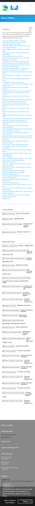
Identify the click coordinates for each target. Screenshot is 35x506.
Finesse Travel (5, 441)
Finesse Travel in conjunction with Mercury (14, 103)
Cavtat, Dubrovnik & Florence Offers (12, 56)
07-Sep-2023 (19, 216)
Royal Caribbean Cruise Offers (11, 131)
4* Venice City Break (23, 350)
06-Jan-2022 (17, 221)
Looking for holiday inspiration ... (11, 183)
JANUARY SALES (19, 218)
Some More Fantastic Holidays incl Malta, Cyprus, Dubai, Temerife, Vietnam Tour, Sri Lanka (16, 69)
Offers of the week (7, 156)
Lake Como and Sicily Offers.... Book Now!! (14, 40)
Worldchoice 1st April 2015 (9, 59)
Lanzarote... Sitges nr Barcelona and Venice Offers (16, 163)
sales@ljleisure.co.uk (8, 486)
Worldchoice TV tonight (8, 162)
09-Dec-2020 (20, 234)
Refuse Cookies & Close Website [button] (10, 501)
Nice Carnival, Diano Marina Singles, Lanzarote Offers (17, 136)
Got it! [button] (25, 501)
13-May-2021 (5, 229)
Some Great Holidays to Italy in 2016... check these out (17, 191)
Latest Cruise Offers (8, 165)
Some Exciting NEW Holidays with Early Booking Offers (17, 129)
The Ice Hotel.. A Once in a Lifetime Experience (15, 144)
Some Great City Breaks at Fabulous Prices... (14, 101)
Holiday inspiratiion (7, 193)
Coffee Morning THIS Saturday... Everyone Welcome (16, 91)
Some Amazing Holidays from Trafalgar (13, 170)
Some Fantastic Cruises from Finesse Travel (14, 146)
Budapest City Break (23, 305)
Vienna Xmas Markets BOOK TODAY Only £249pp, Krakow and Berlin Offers (16, 176)
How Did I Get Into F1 (24, 232)
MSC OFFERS (5, 148)
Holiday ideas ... (6, 198)
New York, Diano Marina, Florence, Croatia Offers (16, 58)
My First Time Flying (22, 213)
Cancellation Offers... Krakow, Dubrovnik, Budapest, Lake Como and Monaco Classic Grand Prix (16, 119)
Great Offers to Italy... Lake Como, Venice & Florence (17, 99)
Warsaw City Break (22, 346)
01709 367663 (6, 484)
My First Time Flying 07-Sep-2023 (6, 458)
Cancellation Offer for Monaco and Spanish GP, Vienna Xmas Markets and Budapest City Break (15, 62)
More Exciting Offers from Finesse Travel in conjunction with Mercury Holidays (14, 43)
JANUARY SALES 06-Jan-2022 (5, 463)
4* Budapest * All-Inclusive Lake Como (13, 82)
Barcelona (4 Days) (22, 265)
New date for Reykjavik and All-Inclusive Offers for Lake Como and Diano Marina (16, 65)
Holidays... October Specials (10, 174)
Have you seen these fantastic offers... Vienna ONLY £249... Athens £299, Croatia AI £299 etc (17, 159)
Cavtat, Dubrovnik (21, 327)
